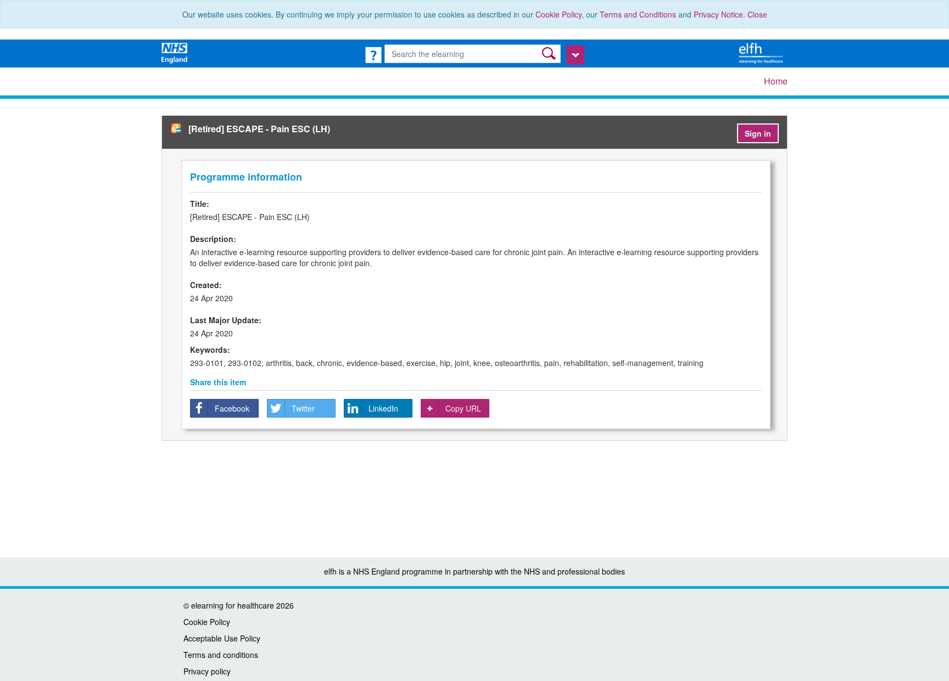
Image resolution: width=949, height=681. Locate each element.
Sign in (758, 133)
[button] (550, 53)
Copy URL (463, 408)
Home (776, 81)
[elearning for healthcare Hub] (762, 52)
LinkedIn (383, 408)
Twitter (303, 408)
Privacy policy (207, 671)
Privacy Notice (718, 14)
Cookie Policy (558, 14)
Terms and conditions (220, 654)
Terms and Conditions (638, 14)
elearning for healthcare (232, 605)
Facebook (232, 408)
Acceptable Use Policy (221, 638)
